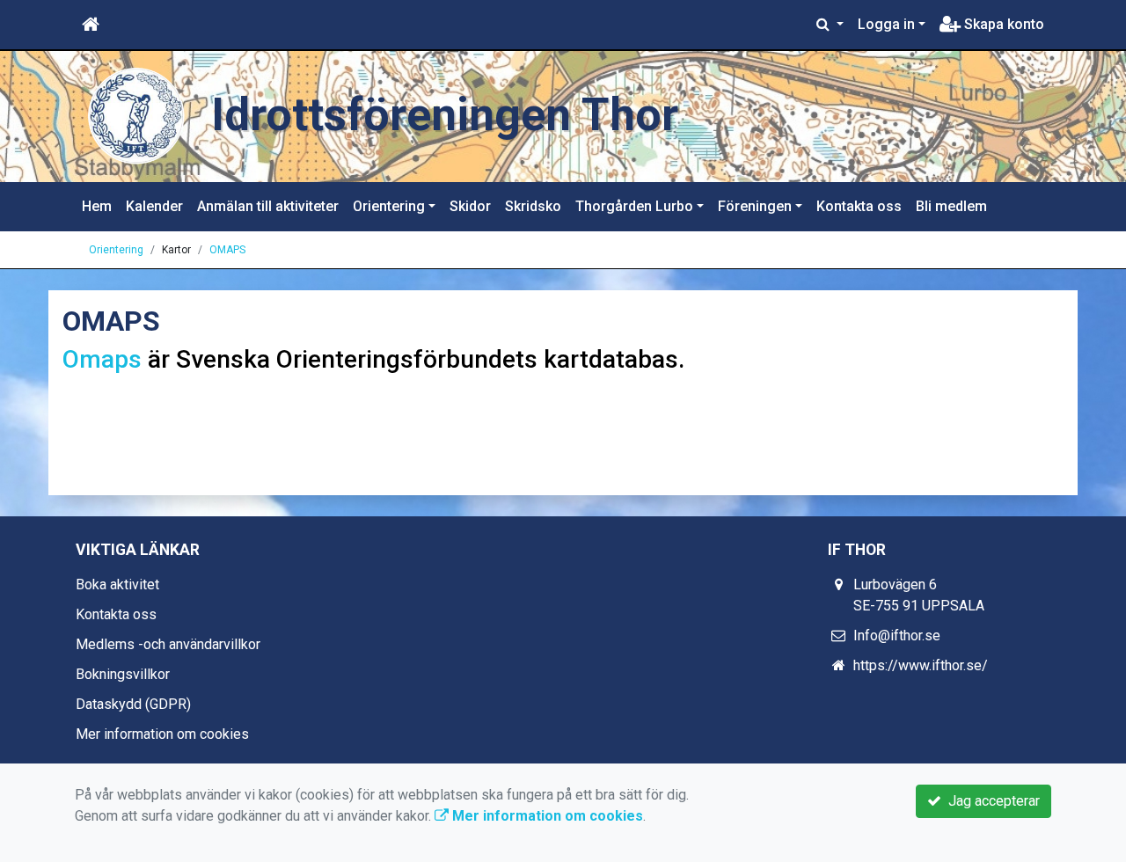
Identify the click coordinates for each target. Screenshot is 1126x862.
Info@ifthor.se (896, 635)
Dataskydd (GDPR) (133, 704)
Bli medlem (951, 206)
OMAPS (227, 250)
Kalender (154, 206)
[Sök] (830, 24)
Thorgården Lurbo (634, 206)
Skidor (470, 206)
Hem (97, 206)
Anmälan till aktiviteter (268, 206)
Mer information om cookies (162, 734)
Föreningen (755, 206)
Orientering (389, 206)
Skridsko (533, 206)
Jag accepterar (990, 801)
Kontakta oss (859, 206)
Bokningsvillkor (123, 674)
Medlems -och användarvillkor (168, 644)
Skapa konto (1002, 24)
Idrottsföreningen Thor (444, 115)
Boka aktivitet (117, 584)
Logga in (886, 24)
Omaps (105, 359)
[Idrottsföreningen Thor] (136, 115)
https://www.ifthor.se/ (920, 665)
